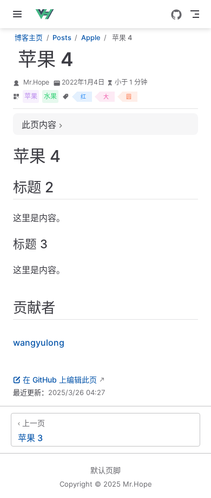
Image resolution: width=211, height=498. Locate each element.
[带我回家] (48, 14)
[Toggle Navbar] (194, 14)
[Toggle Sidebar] (19, 14)
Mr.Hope (36, 82)
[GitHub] (176, 14)
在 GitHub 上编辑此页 (60, 379)
